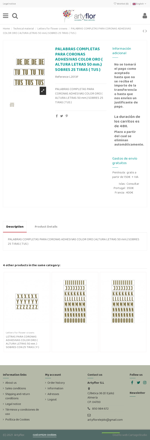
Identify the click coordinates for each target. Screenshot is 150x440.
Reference (62, 77)
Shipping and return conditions (17, 396)
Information (55, 388)
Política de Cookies (17, 419)
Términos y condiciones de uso (22, 411)
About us (11, 383)
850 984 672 (100, 408)
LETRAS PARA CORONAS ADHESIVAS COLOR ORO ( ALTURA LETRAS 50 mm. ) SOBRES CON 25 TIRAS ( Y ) (22, 341)
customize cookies (44, 434)
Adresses (53, 394)
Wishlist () (123, 3)
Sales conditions (15, 388)
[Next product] (146, 30)
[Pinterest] (67, 116)
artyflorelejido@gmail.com (105, 419)
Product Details (46, 226)
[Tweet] (61, 116)
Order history (56, 383)
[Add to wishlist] (24, 328)
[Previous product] (144, 30)
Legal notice (9, 3)
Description (14, 226)
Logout (52, 399)
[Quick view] (30, 328)
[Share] (57, 116)
